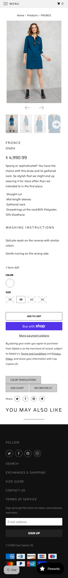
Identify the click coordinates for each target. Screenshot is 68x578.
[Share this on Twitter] (16, 399)
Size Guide (15, 481)
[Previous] (27, 107)
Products (32, 15)
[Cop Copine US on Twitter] (10, 453)
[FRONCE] (34, 62)
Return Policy (43, 388)
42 (42, 300)
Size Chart (17, 388)
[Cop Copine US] (34, 3)
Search (12, 463)
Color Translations (23, 380)
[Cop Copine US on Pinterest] (28, 453)
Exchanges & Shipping (26, 472)
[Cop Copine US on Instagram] (38, 453)
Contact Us (15, 490)
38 (20, 300)
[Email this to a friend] (41, 399)
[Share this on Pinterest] (33, 399)
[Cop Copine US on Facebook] (19, 453)
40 (31, 300)
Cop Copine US (24, 545)
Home (20, 15)
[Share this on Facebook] (25, 399)
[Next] (41, 107)
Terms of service (21, 499)
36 (10, 300)
